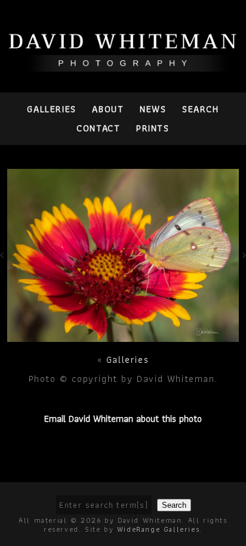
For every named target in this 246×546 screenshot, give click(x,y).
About (108, 108)
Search (200, 108)
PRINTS (153, 128)
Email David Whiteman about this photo (123, 418)
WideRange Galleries (158, 529)
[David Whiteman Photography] (123, 64)
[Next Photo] (123, 335)
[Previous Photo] (3, 263)
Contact (98, 128)
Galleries (51, 108)
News (153, 108)
